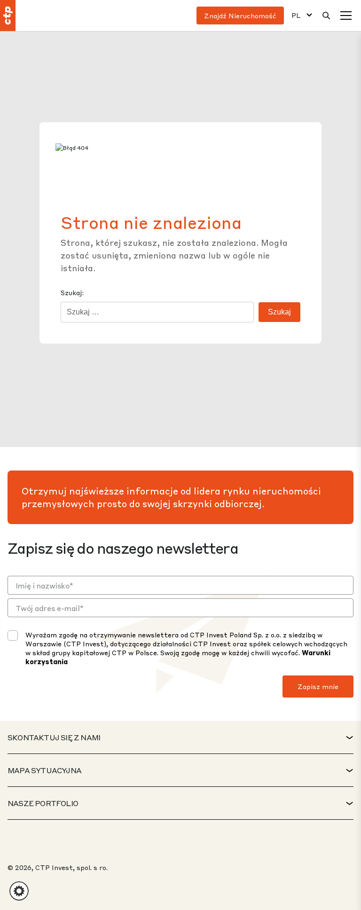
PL (296, 15)
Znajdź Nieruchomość (240, 15)
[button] (19, 891)
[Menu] (346, 15)
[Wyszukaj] (326, 15)
